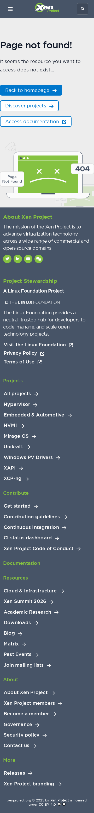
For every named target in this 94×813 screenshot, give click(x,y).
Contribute (16, 493)
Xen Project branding (29, 784)
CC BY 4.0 (47, 804)
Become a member (26, 714)
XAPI (10, 468)
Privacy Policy (21, 353)
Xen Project (59, 800)
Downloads (17, 623)
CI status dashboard (28, 538)
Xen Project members (29, 703)
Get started (17, 506)
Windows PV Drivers (28, 457)
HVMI (10, 425)
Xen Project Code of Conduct (38, 548)
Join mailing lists (24, 665)
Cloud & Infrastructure (30, 591)
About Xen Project (26, 692)
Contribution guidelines (32, 517)
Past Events (17, 654)
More (9, 760)
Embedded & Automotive (34, 415)
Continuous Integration (31, 527)
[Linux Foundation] (32, 302)
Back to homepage (28, 90)
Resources (15, 578)
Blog (9, 633)
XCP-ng (12, 478)
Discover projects (26, 106)
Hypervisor (17, 404)
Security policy (21, 735)
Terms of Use (20, 362)
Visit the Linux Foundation (35, 345)
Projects (13, 381)
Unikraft (13, 447)
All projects (17, 394)
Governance (18, 724)
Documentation (21, 563)
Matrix (11, 644)
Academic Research (27, 612)
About (10, 679)
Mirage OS (16, 436)
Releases (14, 773)
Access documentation (32, 121)
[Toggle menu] (10, 9)
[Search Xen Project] (82, 9)
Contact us (16, 745)
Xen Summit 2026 (25, 601)
